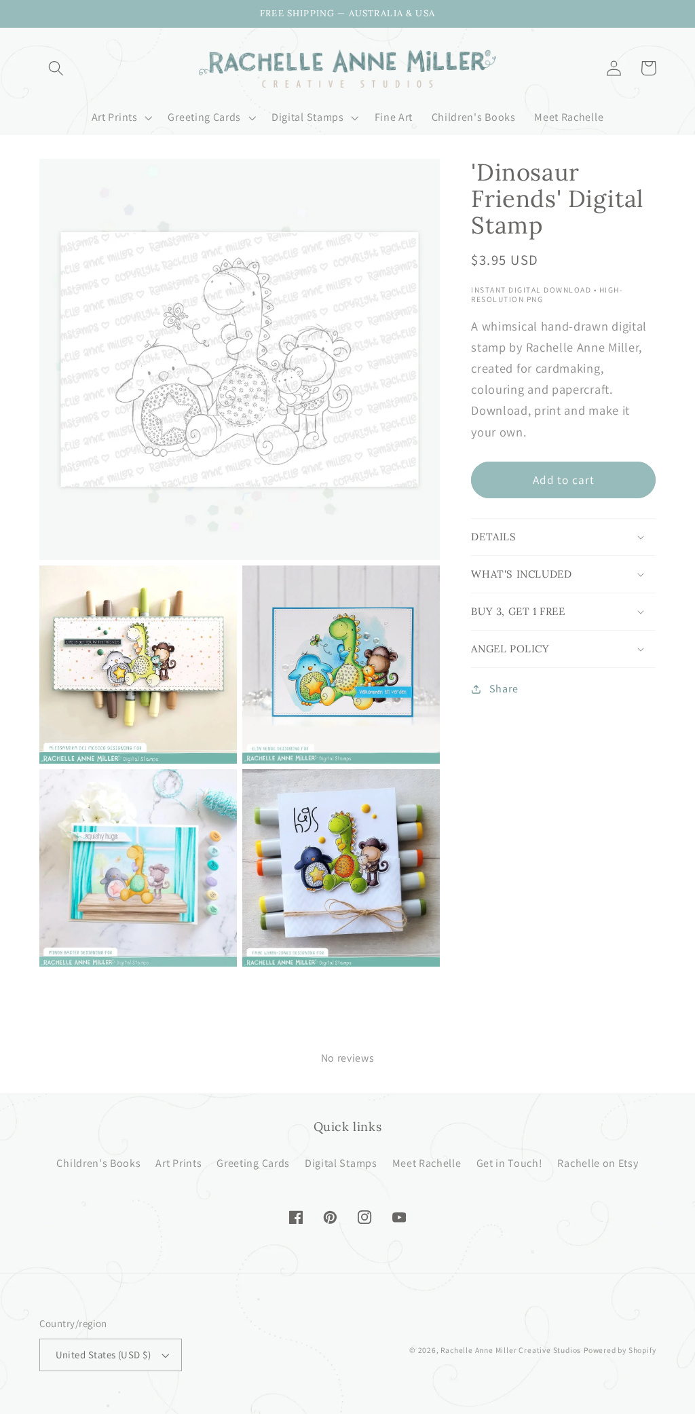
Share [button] (503, 689)
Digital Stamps (341, 1163)
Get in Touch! (509, 1163)
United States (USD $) (103, 1354)
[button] (56, 68)
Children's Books (98, 1163)
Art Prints (178, 1163)
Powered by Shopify (620, 1350)
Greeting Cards (253, 1163)
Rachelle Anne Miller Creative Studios (510, 1350)
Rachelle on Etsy (597, 1163)
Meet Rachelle (427, 1163)
